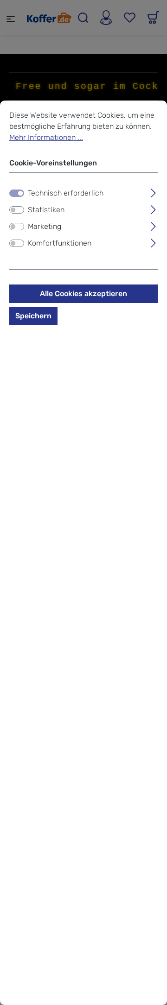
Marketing (44, 226)
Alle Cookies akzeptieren (83, 293)
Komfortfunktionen (59, 243)
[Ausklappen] (153, 192)
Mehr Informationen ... (46, 137)
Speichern (33, 315)
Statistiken (46, 209)
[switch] (16, 210)
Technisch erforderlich (65, 193)
